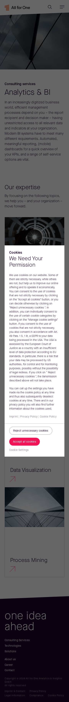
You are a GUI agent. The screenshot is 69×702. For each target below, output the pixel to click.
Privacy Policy (29, 416)
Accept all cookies (24, 441)
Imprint (13, 416)
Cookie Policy (48, 416)
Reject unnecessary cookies (30, 430)
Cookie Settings (19, 450)
